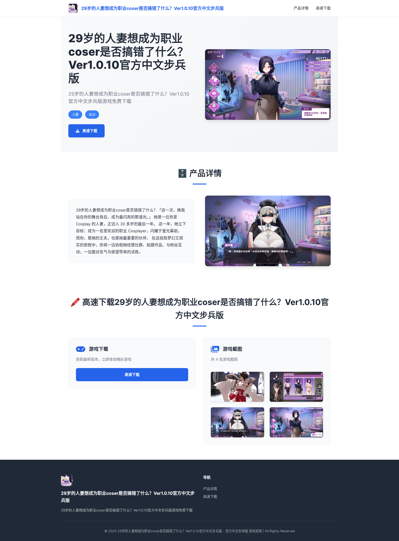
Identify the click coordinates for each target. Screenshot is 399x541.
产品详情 (301, 8)
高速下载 (323, 8)
